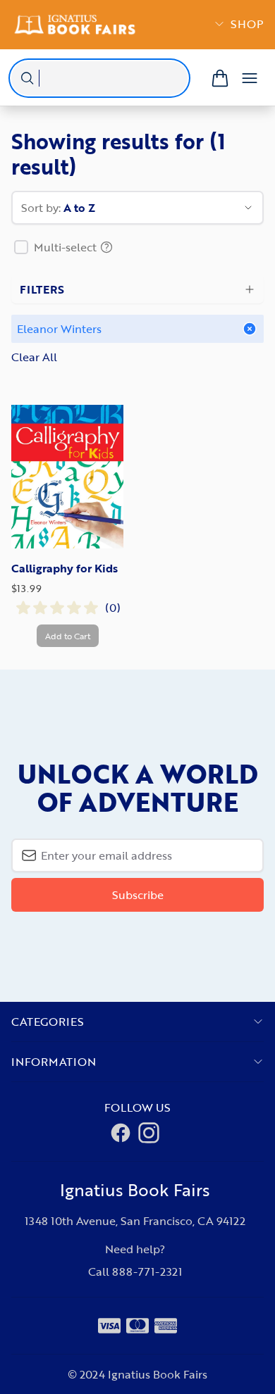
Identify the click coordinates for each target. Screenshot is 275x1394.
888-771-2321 (147, 1271)
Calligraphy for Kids (64, 568)
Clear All (34, 356)
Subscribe (138, 894)
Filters (42, 289)
